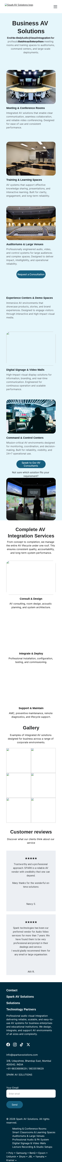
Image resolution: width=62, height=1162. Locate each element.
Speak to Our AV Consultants (31, 464)
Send (14, 1104)
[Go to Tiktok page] (21, 1044)
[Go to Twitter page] (28, 1044)
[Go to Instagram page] (15, 1044)
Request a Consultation (31, 274)
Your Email (12, 1087)
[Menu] (55, 6)
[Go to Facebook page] (8, 1044)
